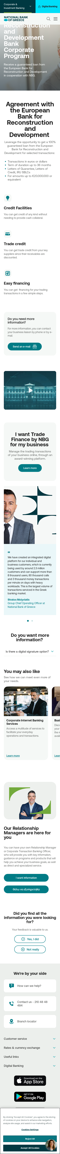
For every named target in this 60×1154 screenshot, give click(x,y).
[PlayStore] (30, 1096)
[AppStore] (30, 1080)
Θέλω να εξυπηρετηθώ (26, 889)
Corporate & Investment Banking (14, 6)
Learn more (13, 755)
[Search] (48, 18)
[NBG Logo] (16, 18)
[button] (28, 621)
